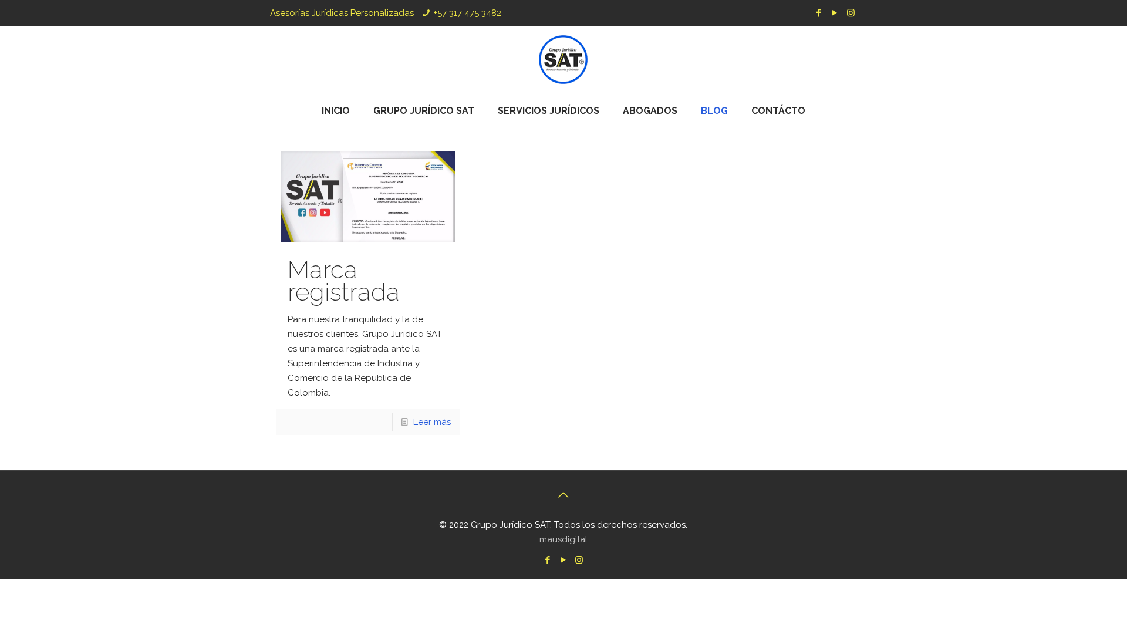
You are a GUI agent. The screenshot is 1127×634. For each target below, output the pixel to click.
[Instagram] (851, 13)
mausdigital (563, 539)
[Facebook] (819, 13)
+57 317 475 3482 (467, 13)
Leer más (432, 422)
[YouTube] (835, 13)
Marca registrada (344, 280)
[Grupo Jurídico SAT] (563, 59)
